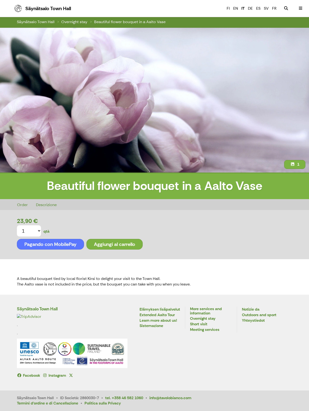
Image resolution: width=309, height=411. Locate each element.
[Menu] (301, 8)
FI (228, 8)
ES (258, 8)
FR (274, 8)
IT (243, 8)
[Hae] (286, 8)
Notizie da (251, 309)
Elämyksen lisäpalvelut (160, 309)
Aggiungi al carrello (114, 244)
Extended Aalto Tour (157, 315)
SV (266, 8)
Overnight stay (74, 21)
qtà (46, 231)
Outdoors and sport (259, 315)
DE (250, 8)
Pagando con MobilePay (50, 244)
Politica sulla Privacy (102, 403)
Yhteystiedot (253, 320)
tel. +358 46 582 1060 (124, 397)
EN (235, 8)
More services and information (206, 311)
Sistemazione (151, 326)
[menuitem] (286, 8)
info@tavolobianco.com (170, 397)
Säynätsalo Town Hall (36, 21)
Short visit (198, 324)
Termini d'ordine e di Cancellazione (47, 403)
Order (22, 204)
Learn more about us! (158, 320)
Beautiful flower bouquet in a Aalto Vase (130, 21)
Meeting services (204, 329)
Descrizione (46, 204)
